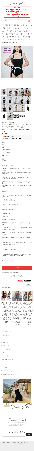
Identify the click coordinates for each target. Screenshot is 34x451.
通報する (29, 284)
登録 (29, 434)
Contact (5, 367)
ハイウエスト (6, 335)
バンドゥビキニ (6, 349)
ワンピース (5, 342)
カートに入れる (17, 267)
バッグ (4, 352)
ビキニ (4, 339)
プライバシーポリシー (8, 371)
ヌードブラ (5, 356)
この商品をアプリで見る (17, 276)
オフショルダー (6, 345)
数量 (3, 260)
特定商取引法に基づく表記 (10, 374)
